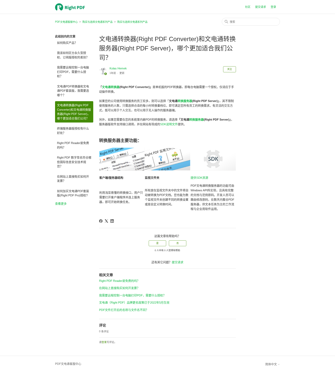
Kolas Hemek (118, 68)
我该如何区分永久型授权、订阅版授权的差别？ (73, 55)
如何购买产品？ (67, 42)
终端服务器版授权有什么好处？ (73, 131)
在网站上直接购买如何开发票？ (73, 179)
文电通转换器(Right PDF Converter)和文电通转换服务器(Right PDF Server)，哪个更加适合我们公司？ (74, 112)
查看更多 (61, 203)
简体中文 (271, 364)
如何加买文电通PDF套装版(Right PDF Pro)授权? (73, 193)
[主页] (70, 6)
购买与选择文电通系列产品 (97, 21)
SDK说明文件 (169, 124)
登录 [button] (273, 6)
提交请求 (260, 6)
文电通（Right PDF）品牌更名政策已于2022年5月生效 (134, 302)
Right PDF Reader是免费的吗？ (73, 145)
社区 (247, 6)
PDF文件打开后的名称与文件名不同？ (124, 310)
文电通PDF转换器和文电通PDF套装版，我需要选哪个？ (73, 91)
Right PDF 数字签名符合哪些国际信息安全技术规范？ (74, 162)
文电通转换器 (110, 87)
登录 (104, 342)
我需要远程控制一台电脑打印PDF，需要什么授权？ (73, 72)
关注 (229, 69)
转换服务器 (185, 101)
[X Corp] (106, 221)
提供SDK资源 (199, 177)
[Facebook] (101, 221)
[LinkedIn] (112, 221)
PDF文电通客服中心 (66, 21)
